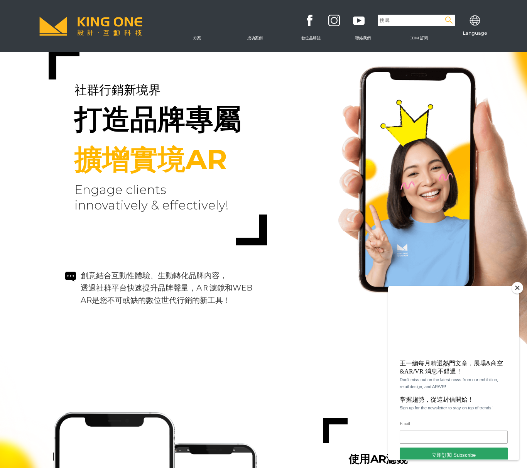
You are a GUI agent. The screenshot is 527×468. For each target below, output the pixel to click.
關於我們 (378, 42)
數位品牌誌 (311, 38)
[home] (91, 26)
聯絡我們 (378, 57)
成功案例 (255, 38)
